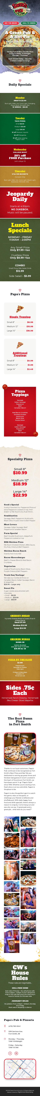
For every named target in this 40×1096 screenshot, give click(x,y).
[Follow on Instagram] (16, 1053)
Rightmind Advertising (25, 1092)
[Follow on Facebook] (10, 1053)
